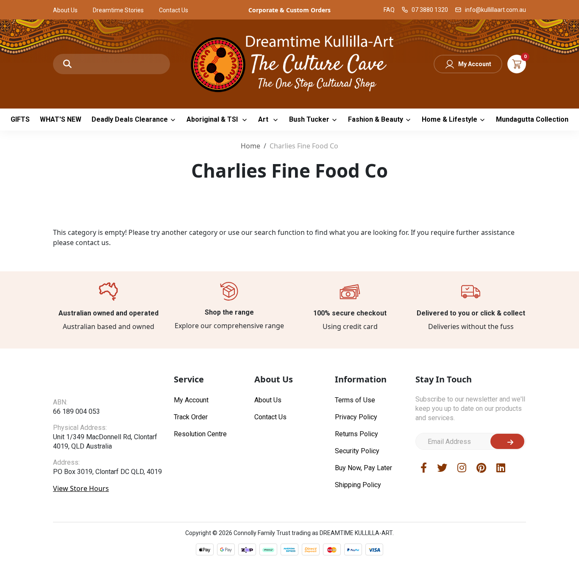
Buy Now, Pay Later (363, 468)
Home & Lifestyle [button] (449, 119)
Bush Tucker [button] (309, 119)
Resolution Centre (200, 434)
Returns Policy (356, 434)
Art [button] (264, 119)
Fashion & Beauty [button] (375, 119)
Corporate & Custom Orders (289, 10)
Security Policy (357, 451)
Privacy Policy (356, 417)
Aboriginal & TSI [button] (213, 119)
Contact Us (173, 10)
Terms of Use (355, 400)
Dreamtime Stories (118, 10)
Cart (516, 64)
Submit (507, 441)
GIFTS (20, 119)
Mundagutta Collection (532, 119)
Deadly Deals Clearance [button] (130, 119)
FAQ (389, 9)
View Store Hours (81, 488)
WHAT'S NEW (60, 119)
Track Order (191, 417)
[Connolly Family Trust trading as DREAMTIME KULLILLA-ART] (289, 63)
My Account (474, 64)
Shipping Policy (358, 485)
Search (67, 64)
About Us (65, 10)
